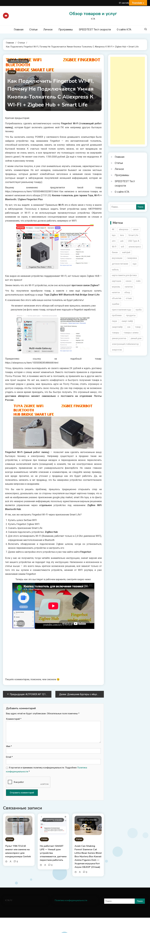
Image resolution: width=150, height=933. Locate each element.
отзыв (129, 298)
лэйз (138, 281)
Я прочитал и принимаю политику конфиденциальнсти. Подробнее (46, 769)
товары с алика (131, 332)
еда (134, 264)
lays (114, 235)
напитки (129, 287)
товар (138, 327)
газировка (132, 258)
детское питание (120, 264)
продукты (130, 315)
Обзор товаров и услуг (93, 14)
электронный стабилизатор (125, 344)
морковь (116, 287)
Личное (48, 29)
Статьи (33, 29)
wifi (122, 246)
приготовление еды (121, 310)
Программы (65, 29)
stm (114, 241)
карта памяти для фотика (124, 275)
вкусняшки (117, 258)
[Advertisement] (127, 100)
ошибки (115, 304)
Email (9, 757)
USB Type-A (133, 241)
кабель (115, 269)
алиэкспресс (135, 246)
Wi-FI (114, 246)
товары (115, 332)
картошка (116, 281)
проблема (117, 315)
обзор (127, 292)
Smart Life (133, 235)
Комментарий (13, 719)
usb (121, 241)
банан (115, 252)
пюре (114, 321)
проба (139, 310)
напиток (116, 292)
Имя (9, 746)
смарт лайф (127, 321)
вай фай (126, 252)
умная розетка (119, 338)
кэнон (128, 281)
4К (113, 229)
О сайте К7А (124, 29)
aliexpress (123, 229)
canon (136, 229)
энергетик (117, 350)
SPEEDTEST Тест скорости (95, 29)
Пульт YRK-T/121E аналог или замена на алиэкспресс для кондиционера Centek (18, 851)
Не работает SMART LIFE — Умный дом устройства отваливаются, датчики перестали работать (53, 853)
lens (122, 235)
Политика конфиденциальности (71, 900)
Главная (18, 29)
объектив (116, 298)
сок (128, 327)
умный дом (136, 338)
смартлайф (117, 327)
